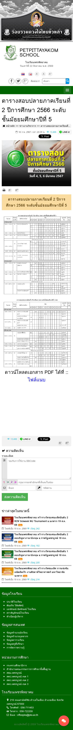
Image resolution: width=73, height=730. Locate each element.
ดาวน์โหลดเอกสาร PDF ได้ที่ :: (36, 375)
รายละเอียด (7, 456)
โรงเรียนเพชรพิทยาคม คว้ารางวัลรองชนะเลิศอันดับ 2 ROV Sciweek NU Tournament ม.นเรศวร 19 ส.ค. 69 (41, 521)
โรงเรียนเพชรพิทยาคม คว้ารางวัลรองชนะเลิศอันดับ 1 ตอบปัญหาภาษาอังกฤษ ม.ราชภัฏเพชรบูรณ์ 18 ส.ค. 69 (41, 554)
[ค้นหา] (67, 81)
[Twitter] (18, 81)
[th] (23, 74)
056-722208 (26, 711)
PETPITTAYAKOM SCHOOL (39, 52)
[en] (30, 74)
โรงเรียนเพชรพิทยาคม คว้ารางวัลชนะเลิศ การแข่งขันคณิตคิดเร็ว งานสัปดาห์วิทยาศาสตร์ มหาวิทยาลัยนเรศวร (41, 572)
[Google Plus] (25, 81)
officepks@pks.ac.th (27, 715)
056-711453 (27, 707)
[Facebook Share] (11, 81)
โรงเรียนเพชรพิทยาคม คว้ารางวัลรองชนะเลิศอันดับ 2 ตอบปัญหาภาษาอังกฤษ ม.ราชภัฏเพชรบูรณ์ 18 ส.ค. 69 (41, 538)
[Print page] (4, 190)
